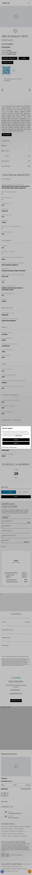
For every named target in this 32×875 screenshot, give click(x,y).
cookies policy (18, 435)
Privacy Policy (5, 447)
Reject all (16, 443)
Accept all (16, 439)
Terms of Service (13, 447)
